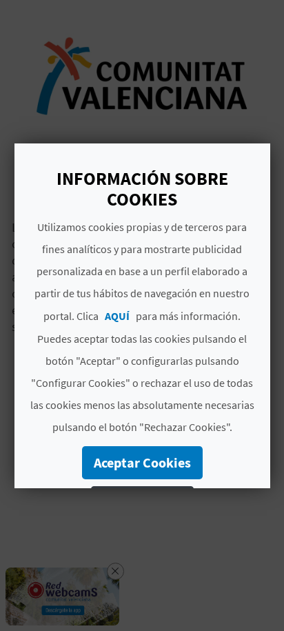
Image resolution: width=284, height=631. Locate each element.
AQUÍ (117, 316)
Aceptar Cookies (141, 462)
